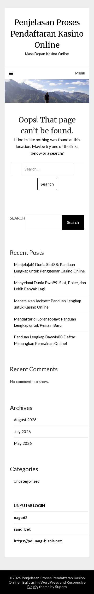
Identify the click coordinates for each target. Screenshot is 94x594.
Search (17, 218)
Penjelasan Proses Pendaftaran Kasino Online (47, 34)
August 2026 (25, 419)
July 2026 (22, 431)
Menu (80, 72)
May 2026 (23, 443)
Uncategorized (26, 481)
